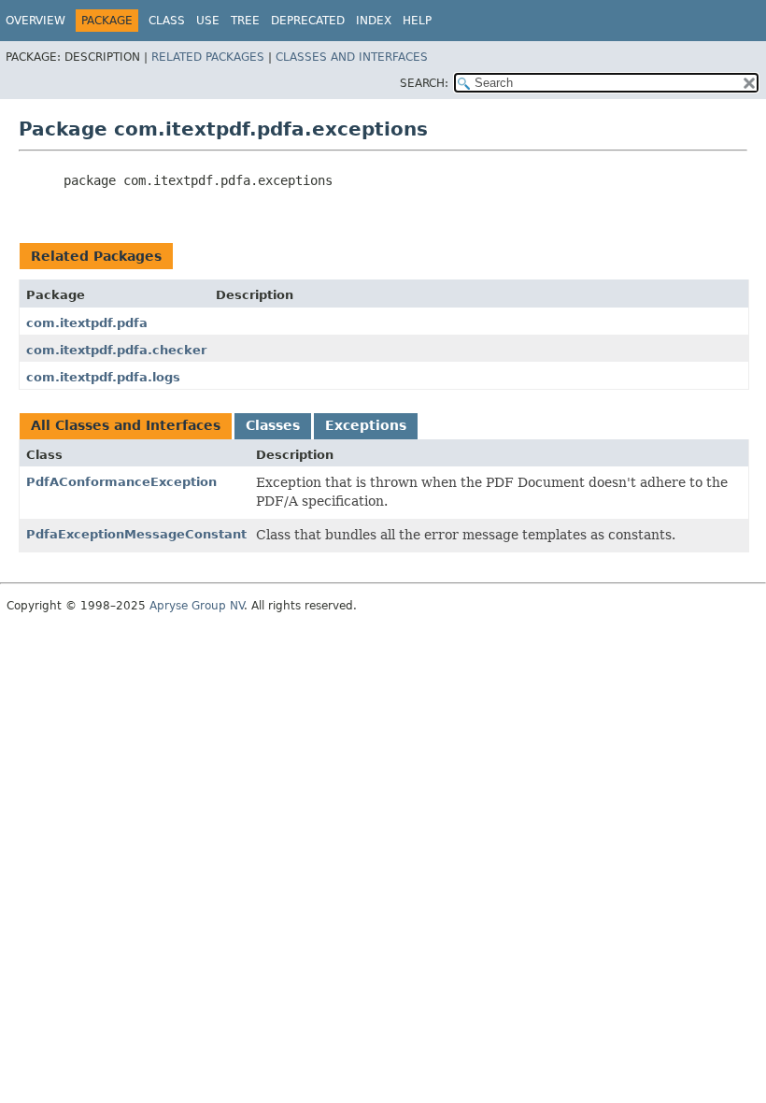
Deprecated (308, 20)
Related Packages (207, 57)
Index (373, 20)
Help (417, 20)
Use (208, 20)
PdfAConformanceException (121, 482)
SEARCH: (424, 83)
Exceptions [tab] (365, 425)
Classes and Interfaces (352, 57)
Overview (35, 20)
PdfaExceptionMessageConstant (136, 534)
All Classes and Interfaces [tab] (125, 425)
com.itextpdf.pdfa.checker (116, 350)
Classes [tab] (273, 425)
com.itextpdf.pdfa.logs (103, 377)
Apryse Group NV (196, 605)
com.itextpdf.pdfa (87, 323)
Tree (245, 20)
